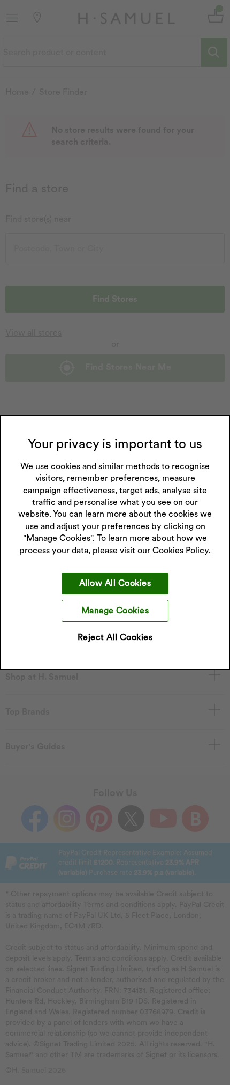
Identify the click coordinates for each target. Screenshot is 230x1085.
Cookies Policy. (181, 550)
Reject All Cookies (115, 637)
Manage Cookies (115, 610)
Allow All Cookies (115, 583)
